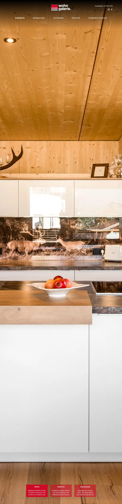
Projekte (76, 18)
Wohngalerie (39, 18)
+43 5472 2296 (108, 6)
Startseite (20, 18)
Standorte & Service (97, 18)
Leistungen (58, 18)
